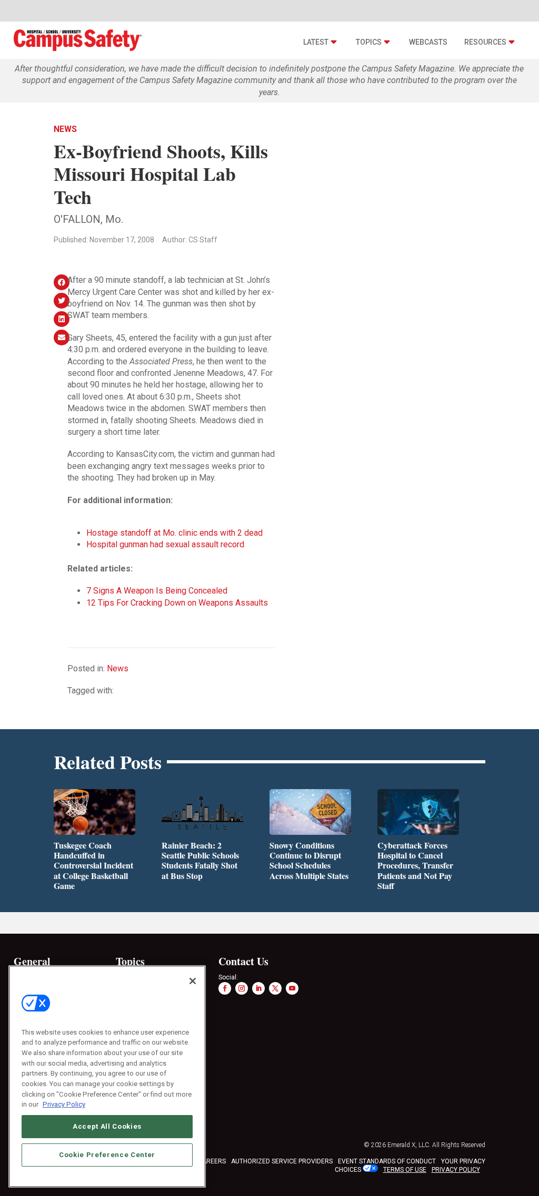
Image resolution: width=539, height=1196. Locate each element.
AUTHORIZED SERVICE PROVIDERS (282, 1161)
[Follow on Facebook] (224, 988)
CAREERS (212, 1161)
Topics (369, 42)
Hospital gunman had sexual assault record (165, 544)
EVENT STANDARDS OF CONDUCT (387, 1161)
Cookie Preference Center (107, 1155)
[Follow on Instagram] (241, 988)
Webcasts (428, 42)
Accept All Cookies (107, 1126)
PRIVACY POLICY (456, 1169)
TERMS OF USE (404, 1169)
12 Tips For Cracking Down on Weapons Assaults (177, 603)
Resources (485, 42)
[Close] (192, 981)
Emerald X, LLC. (409, 1145)
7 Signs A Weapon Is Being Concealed (156, 591)
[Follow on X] (275, 988)
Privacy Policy (64, 1104)
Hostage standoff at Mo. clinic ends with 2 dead (174, 533)
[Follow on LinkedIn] (258, 988)
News (65, 129)
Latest (315, 42)
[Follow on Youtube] (292, 988)
